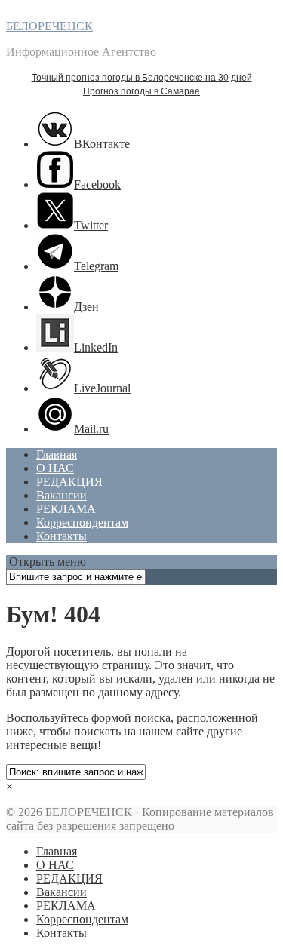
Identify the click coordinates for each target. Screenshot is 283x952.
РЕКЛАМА (66, 508)
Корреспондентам (82, 522)
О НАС (55, 468)
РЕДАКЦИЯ (69, 481)
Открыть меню (46, 561)
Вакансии (61, 495)
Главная (56, 454)
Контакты (61, 536)
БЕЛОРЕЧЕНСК (49, 26)
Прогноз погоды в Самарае (141, 91)
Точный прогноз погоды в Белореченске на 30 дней (142, 77)
